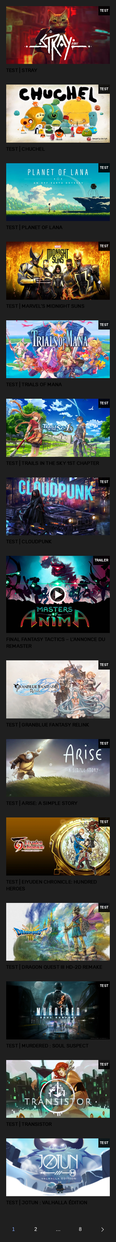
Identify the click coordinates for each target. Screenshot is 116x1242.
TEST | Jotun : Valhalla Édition (46, 1202)
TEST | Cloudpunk (29, 541)
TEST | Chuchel (25, 149)
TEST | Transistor (29, 1124)
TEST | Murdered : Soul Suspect (47, 1046)
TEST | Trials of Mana (34, 384)
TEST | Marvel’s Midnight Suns (45, 306)
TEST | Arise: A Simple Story (42, 803)
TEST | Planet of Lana (34, 227)
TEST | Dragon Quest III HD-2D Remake (54, 967)
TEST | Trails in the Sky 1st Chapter (52, 463)
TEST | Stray (21, 70)
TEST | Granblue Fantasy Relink (47, 725)
